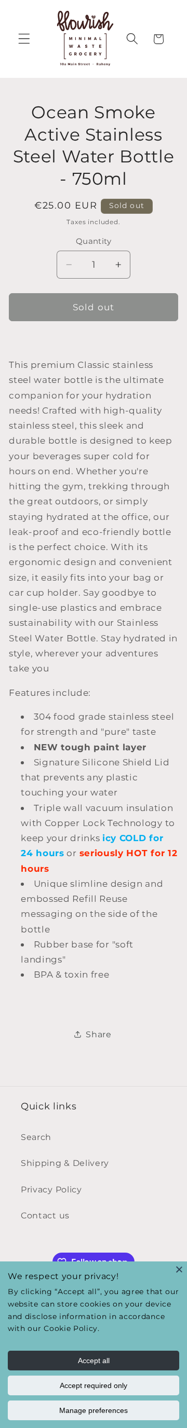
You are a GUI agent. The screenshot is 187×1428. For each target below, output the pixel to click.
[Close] (179, 1269)
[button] (24, 39)
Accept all (94, 1360)
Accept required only (93, 1385)
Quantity (94, 241)
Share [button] (98, 1034)
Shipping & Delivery (65, 1163)
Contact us (45, 1215)
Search (36, 1137)
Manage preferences (93, 1410)
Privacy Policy (51, 1189)
